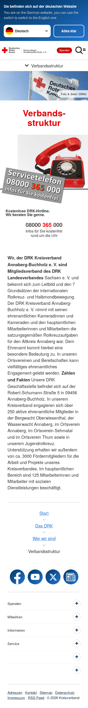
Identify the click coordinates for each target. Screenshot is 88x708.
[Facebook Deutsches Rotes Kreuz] (17, 576)
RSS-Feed (36, 697)
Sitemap (46, 692)
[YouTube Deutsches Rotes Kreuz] (35, 576)
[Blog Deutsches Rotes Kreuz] (70, 576)
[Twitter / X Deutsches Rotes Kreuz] (53, 576)
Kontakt (31, 692)
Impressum (16, 697)
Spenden (64, 50)
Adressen (15, 692)
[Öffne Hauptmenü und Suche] (80, 50)
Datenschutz (65, 692)
